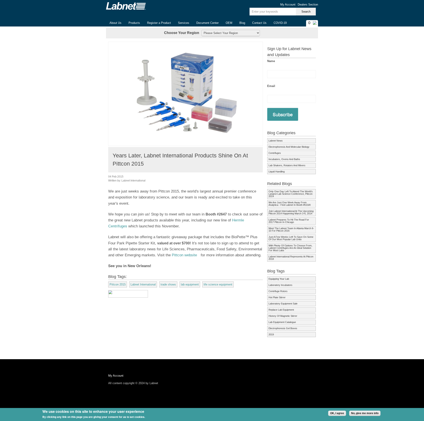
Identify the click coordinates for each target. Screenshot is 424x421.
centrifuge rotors (278, 291)
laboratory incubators (280, 285)
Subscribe (283, 114)
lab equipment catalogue (282, 322)
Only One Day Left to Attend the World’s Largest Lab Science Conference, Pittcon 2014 (291, 194)
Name (271, 61)
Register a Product (159, 23)
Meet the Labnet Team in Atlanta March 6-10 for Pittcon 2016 (291, 229)
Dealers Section (308, 4)
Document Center (207, 23)
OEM (229, 23)
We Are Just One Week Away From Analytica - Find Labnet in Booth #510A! (290, 203)
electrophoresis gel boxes (283, 328)
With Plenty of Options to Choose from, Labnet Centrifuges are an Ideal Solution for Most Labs (290, 248)
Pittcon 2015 (118, 284)
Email (271, 86)
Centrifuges (275, 153)
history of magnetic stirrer (283, 316)
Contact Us (259, 23)
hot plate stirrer (277, 297)
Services (183, 23)
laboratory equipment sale (283, 303)
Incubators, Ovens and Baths (284, 159)
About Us (113, 23)
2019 (271, 334)
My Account (287, 4)
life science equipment (218, 284)
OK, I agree (337, 413)
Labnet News (276, 140)
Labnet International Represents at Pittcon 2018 (291, 257)
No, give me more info (365, 413)
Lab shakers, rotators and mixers (287, 165)
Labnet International (143, 284)
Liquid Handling (277, 171)
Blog (242, 23)
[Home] (126, 6)
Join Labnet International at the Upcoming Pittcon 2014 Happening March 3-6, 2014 (291, 212)
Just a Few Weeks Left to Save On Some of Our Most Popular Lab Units (291, 238)
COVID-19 (280, 23)
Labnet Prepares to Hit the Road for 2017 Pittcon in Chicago (289, 220)
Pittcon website (186, 255)
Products (132, 23)
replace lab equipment (281, 309)
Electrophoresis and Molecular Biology (289, 146)
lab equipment (190, 284)
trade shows (168, 284)
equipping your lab (279, 279)
